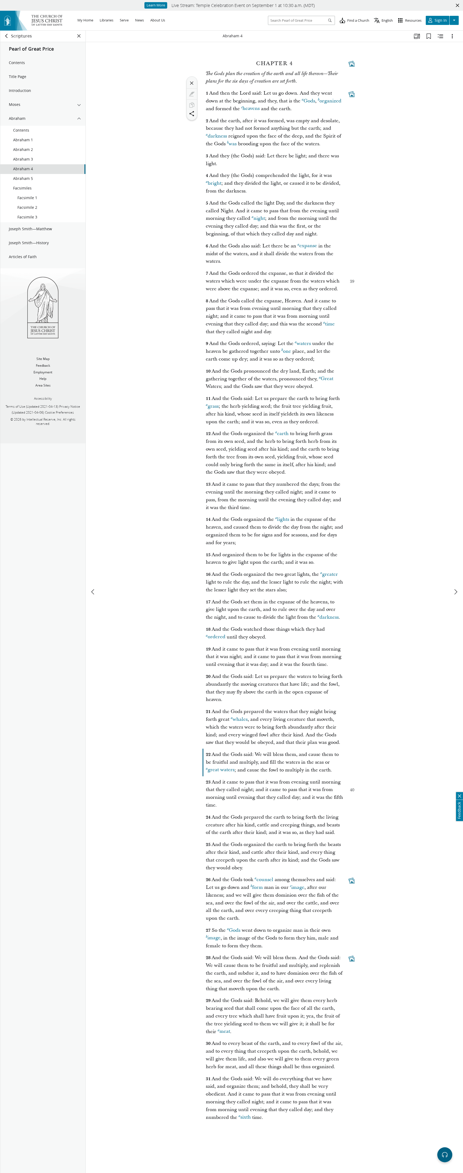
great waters (221, 770)
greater (330, 574)
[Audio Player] (444, 1154)
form (257, 887)
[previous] (93, 591)
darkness (217, 136)
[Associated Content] (351, 64)
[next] (455, 591)
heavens (251, 108)
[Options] (452, 36)
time (330, 324)
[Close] (192, 83)
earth (283, 433)
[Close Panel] (79, 36)
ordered (216, 637)
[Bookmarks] (428, 36)
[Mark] (192, 94)
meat (224, 1031)
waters (304, 343)
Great (327, 379)
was (233, 143)
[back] (6, 36)
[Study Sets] (417, 36)
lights (283, 519)
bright (214, 183)
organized (330, 101)
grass (213, 406)
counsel (264, 879)
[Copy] (192, 105)
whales (240, 719)
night (259, 218)
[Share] (192, 113)
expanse (308, 246)
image (297, 887)
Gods (309, 101)
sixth (245, 1117)
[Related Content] (440, 36)
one (287, 351)
